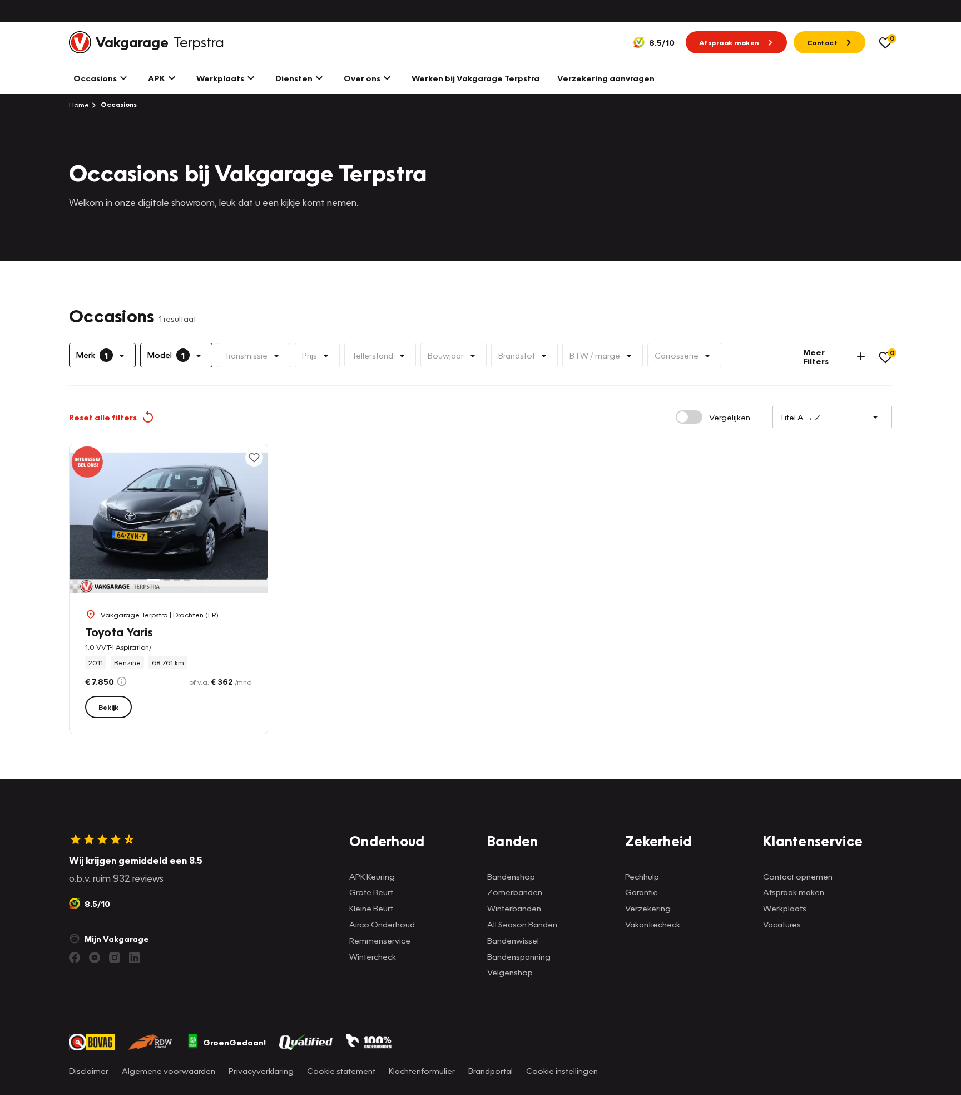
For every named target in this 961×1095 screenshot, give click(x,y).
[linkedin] (134, 957)
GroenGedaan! (234, 1042)
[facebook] (74, 957)
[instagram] (114, 957)
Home (79, 104)
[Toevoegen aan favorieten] (254, 458)
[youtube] (94, 957)
